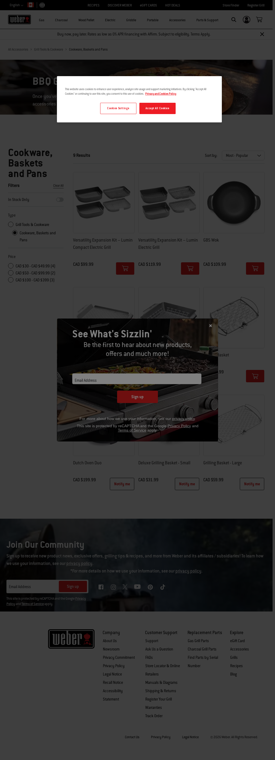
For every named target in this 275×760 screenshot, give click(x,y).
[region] (139, 99)
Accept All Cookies (157, 108)
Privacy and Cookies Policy (160, 94)
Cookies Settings (118, 108)
